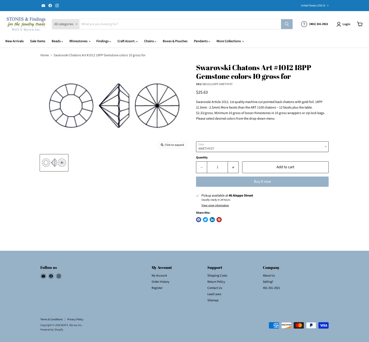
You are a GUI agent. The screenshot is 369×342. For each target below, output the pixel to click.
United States (313, 5)
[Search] (287, 24)
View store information (215, 205)
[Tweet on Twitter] (205, 219)
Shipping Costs (217, 275)
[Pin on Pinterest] (219, 219)
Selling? (268, 282)
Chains (149, 41)
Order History (160, 282)
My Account (159, 275)
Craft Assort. (126, 41)
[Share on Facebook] (198, 219)
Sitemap (212, 300)
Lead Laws (214, 294)
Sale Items (37, 41)
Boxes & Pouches (175, 41)
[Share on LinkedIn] (212, 219)
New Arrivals (14, 41)
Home (44, 55)
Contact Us (214, 288)
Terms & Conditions (51, 319)
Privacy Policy (75, 319)
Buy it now (262, 181)
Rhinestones (78, 41)
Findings (102, 41)
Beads (56, 41)
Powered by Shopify (51, 330)
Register (157, 288)
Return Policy (216, 282)
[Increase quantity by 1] (233, 167)
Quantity (202, 157)
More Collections (229, 41)
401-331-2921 (271, 288)
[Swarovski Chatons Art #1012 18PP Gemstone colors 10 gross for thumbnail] (54, 162)
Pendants (201, 41)
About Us (269, 275)
